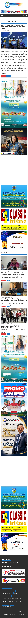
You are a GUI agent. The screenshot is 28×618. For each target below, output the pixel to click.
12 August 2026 (5, 323)
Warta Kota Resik (17, 603)
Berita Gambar (5, 590)
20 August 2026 (5, 271)
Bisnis (22, 590)
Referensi (4, 601)
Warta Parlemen (6, 606)
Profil (20, 598)
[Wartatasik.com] (2, 15)
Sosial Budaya (14, 601)
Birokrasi (8, 280)
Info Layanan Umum (7, 595)
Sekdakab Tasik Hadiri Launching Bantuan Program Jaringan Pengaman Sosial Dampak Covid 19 (14, 26)
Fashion (15, 593)
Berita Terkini (3, 75)
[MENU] (27, 15)
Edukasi (4, 593)
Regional (9, 601)
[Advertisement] (14, 169)
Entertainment (10, 593)
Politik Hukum (15, 598)
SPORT (20, 601)
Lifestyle (19, 595)
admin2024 (11, 271)
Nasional (4, 598)
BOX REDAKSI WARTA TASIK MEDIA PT (10, 562)
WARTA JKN (10, 603)
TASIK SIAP (8, 75)
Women (11, 606)
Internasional (14, 595)
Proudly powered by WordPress (9, 614)
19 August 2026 (5, 297)
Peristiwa (9, 598)
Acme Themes (14, 616)
